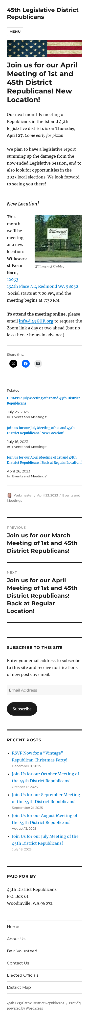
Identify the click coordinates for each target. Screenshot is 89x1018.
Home (13, 926)
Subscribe (22, 708)
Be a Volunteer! (22, 951)
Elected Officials (23, 975)
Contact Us (18, 963)
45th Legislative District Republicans (43, 13)
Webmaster (23, 495)
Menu (15, 31)
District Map (19, 987)
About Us (16, 938)
